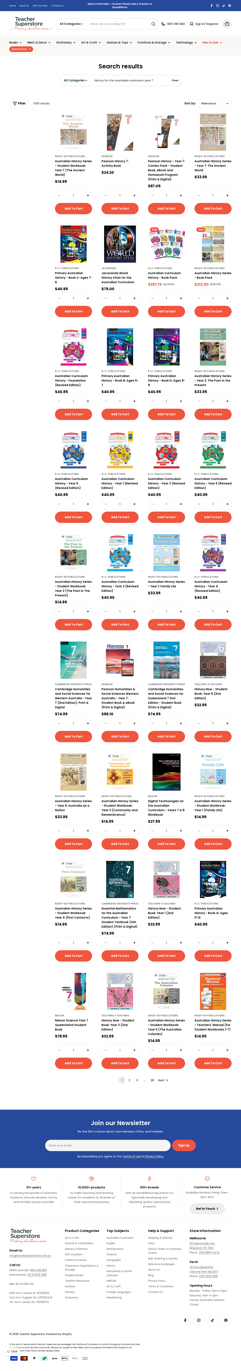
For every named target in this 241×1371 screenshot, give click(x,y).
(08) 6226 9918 (208, 1276)
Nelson (152, 796)
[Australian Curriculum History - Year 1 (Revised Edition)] (120, 449)
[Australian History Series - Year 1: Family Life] (166, 552)
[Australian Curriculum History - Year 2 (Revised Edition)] (120, 552)
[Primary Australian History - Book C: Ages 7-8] (73, 244)
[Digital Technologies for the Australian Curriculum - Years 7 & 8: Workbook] (166, 772)
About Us (24, 5)
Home (12, 5)
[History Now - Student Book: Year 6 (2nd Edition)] (213, 660)
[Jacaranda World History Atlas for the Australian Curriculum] (120, 244)
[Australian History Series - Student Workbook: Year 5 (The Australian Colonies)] (166, 991)
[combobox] (107, 24)
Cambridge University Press (73, 684)
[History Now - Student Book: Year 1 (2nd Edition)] (166, 879)
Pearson (107, 156)
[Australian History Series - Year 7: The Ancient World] (213, 132)
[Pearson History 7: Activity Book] (120, 132)
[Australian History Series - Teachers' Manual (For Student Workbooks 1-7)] (213, 991)
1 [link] (122, 1080)
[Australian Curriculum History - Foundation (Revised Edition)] (73, 347)
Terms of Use (132, 1156)
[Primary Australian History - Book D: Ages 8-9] (166, 347)
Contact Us (57, 5)
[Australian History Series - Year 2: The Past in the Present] (213, 347)
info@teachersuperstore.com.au (30, 1256)
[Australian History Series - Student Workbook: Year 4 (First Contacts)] (73, 879)
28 (152, 1080)
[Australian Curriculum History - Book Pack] (166, 244)
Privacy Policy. (154, 1156)
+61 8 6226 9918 (37, 1275)
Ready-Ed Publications (70, 156)
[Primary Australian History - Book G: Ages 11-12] (213, 879)
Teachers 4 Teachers (208, 684)
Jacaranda (108, 268)
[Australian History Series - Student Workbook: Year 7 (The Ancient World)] (73, 132)
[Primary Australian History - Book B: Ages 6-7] (120, 347)
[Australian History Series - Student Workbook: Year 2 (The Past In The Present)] (73, 552)
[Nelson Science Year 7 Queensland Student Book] (73, 991)
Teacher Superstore (32, 1334)
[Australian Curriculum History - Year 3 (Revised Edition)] (166, 449)
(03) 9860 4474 (209, 1252)
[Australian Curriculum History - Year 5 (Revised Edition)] (213, 449)
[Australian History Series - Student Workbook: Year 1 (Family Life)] (213, 772)
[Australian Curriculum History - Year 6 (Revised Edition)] (73, 449)
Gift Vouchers (40, 5)
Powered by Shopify (59, 1334)
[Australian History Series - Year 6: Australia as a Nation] (73, 772)
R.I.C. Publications (67, 268)
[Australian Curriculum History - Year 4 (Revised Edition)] (213, 552)
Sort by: (190, 103)
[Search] (153, 24)
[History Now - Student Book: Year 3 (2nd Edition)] (120, 991)
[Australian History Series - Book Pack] (213, 244)
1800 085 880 (38, 1270)
